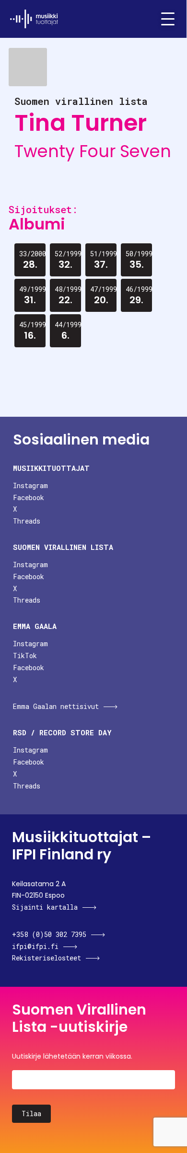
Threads (26, 520)
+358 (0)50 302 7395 (49, 934)
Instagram (30, 485)
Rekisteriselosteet (46, 957)
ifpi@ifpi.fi (35, 946)
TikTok (25, 655)
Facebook (28, 497)
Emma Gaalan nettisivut (56, 706)
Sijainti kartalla (45, 907)
